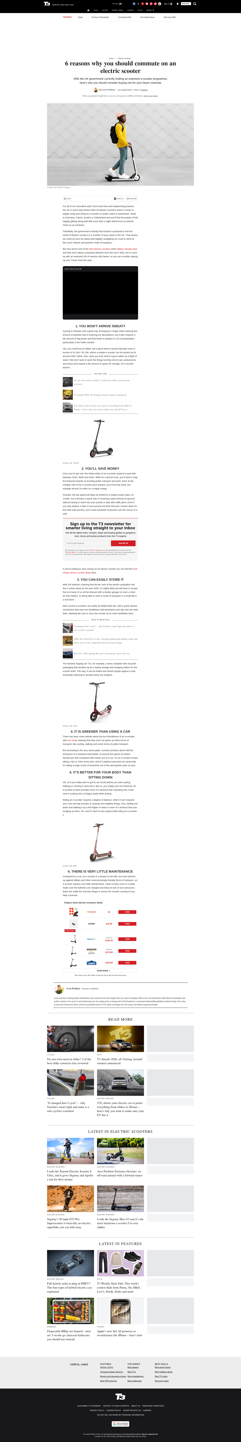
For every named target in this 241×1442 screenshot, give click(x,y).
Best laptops (133, 1367)
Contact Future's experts (116, 1406)
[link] (73, 912)
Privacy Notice (70, 552)
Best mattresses (135, 1381)
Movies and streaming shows (113, 1376)
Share (69, 199)
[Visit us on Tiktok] (159, 3)
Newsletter (133, 199)
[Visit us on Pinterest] (142, 3)
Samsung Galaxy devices (111, 1372)
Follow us (120, 199)
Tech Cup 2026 (170, 17)
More (149, 10)
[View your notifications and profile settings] (177, 3)
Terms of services (95, 550)
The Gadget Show (147, 17)
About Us (135, 1406)
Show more (102, 971)
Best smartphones (136, 1376)
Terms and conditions (153, 1406)
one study (72, 740)
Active (105, 10)
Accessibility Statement (89, 1406)
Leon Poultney (108, 90)
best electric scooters (99, 249)
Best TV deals (161, 1376)
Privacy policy (97, 1410)
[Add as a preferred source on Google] (120, 1424)
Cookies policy (113, 1410)
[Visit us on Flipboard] (155, 3)
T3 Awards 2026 (124, 17)
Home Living (117, 10)
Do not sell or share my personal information (120, 1415)
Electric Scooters (124, 58)
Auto (140, 10)
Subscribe (185, 4)
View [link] (127, 912)
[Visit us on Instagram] (151, 3)
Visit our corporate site (149, 1434)
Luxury (130, 10)
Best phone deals (162, 1367)
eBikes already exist (127, 249)
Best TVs (132, 1372)
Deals (80, 17)
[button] (100, 911)
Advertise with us (132, 1410)
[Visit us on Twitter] (138, 3)
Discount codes (162, 1381)
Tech (96, 10)
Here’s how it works (151, 96)
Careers (147, 1410)
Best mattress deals (163, 1372)
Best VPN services (108, 1381)
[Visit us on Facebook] (134, 3)
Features (144, 90)
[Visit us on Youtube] (146, 3)
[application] (100, 293)
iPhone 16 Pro (106, 1367)
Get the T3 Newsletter (100, 17)
